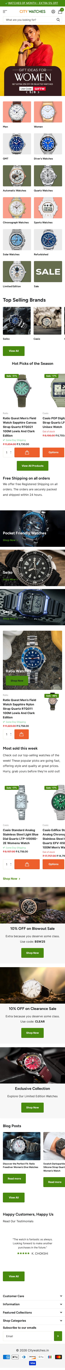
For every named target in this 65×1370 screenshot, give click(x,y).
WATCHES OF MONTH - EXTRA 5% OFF (33, 3)
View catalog (5, 11)
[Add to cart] (27, 452)
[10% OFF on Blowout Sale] (32, 943)
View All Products (33, 465)
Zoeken (58, 19)
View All (14, 350)
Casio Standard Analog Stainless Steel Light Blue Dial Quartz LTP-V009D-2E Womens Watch (20, 836)
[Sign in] (53, 11)
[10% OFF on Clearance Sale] (32, 1024)
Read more (14, 1178)
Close (32, 1296)
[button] (26, 92)
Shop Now (17, 680)
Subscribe (58, 1336)
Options (53, 452)
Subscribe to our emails (19, 1327)
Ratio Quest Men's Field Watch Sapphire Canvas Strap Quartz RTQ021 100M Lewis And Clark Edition (19, 426)
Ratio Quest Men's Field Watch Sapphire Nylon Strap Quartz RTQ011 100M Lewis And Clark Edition (19, 708)
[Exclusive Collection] (32, 1101)
